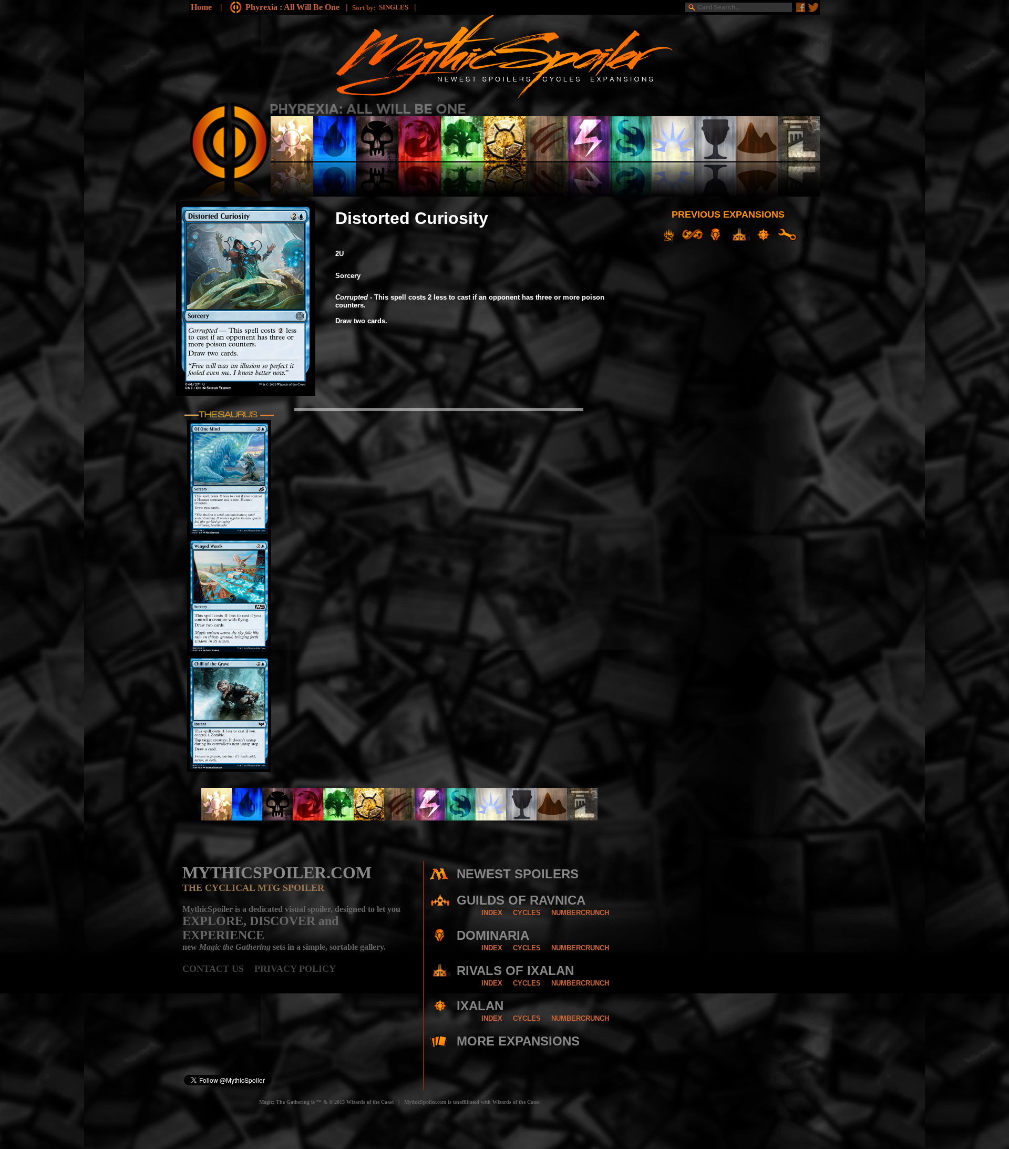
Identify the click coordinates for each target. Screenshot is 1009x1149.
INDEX (491, 913)
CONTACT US (218, 968)
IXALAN (480, 1006)
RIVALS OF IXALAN (515, 970)
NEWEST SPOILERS (518, 874)
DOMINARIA (493, 935)
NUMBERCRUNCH (580, 913)
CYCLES (527, 913)
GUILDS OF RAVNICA (521, 900)
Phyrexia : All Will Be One (293, 7)
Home (201, 7)
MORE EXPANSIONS (518, 1041)
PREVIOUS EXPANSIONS (728, 214)
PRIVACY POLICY (295, 968)
